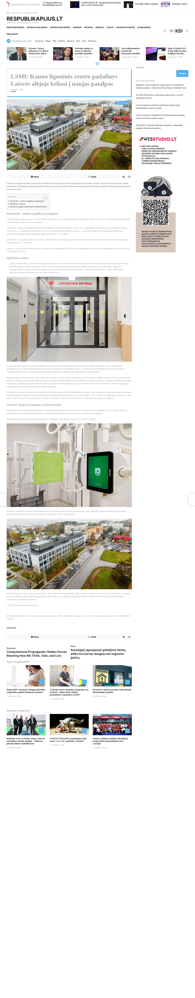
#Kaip (48, 41)
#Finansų (92, 41)
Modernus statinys (17, 204)
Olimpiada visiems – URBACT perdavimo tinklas (140, 4)
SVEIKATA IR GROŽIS (125, 27)
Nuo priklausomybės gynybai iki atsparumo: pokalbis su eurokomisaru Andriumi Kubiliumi (130, 53)
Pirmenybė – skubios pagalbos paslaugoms (27, 201)
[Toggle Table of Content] (44, 197)
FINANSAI (77, 27)
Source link (11, 627)
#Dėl (54, 41)
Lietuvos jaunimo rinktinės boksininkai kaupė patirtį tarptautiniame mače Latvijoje (110, 741)
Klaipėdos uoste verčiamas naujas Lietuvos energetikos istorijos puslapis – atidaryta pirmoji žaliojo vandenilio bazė (26, 741)
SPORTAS (88, 27)
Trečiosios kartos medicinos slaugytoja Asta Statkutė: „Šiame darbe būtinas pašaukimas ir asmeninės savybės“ (69, 692)
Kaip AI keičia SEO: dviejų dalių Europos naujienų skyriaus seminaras (177, 52)
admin (13, 91)
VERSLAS (99, 27)
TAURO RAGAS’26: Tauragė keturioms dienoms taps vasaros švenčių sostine (49, 4)
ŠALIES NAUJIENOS (15, 27)
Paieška (140, 67)
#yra (78, 41)
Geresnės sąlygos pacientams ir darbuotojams (28, 207)
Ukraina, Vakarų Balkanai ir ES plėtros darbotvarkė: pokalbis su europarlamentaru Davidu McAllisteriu (39, 53)
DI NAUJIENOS (144, 27)
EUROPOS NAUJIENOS (60, 27)
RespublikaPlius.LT (35, 18)
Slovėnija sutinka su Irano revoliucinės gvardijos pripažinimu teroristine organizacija (85, 53)
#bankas (71, 41)
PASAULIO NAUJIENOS (37, 27)
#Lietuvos (39, 41)
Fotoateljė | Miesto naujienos (94, 4)
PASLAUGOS (12, 34)
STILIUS (110, 27)
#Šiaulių (62, 41)
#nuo (84, 41)
